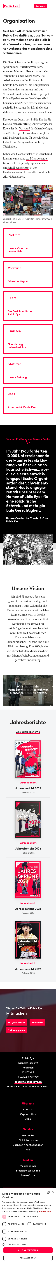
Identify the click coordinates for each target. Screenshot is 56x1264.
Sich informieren (28, 1140)
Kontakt (28, 1109)
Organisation (28, 1114)
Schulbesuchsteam (18, 167)
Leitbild (7, 85)
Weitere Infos (45, 1211)
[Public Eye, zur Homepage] (11, 6)
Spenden (40, 6)
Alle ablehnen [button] (28, 1258)
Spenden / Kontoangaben (28, 1144)
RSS (28, 1149)
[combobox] (48, 1192)
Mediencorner (28, 1165)
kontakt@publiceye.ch (28, 1081)
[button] (28, 1244)
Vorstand (24, 128)
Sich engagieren (16, 1030)
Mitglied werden (16, 1022)
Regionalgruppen (28, 163)
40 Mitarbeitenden (37, 158)
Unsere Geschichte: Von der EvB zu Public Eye (27, 520)
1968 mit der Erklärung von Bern (22, 67)
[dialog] (28, 1226)
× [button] (52, 1192)
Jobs (28, 1118)
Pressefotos (28, 1175)
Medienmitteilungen (28, 1170)
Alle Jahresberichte (28, 731)
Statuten (34, 94)
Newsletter (37, 1022)
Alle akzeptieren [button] (28, 1250)
